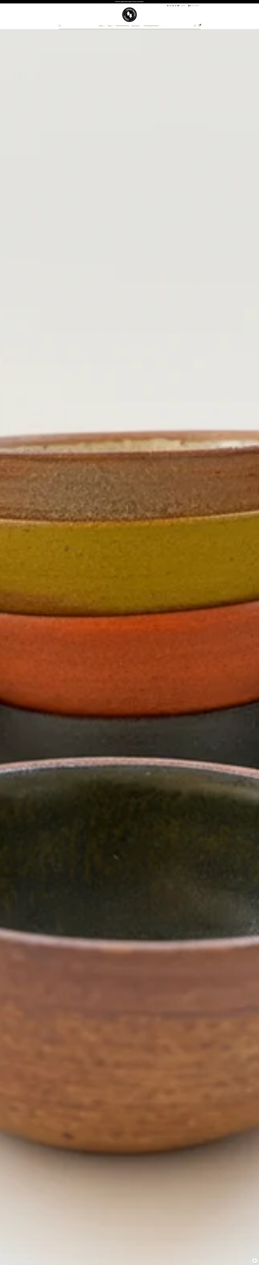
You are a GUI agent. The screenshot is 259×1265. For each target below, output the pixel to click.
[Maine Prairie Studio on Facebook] (168, 6)
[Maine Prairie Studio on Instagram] (170, 6)
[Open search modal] (60, 26)
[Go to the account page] (195, 26)
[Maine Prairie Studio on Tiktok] (176, 6)
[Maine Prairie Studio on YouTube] (178, 6)
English (183, 5)
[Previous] (100, 1)
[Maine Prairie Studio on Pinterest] (173, 6)
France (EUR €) (195, 5)
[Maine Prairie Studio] (129, 14)
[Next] (159, 1)
